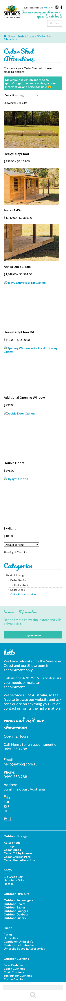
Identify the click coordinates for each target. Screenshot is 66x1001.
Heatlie (9, 883)
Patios (8, 934)
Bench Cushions (14, 968)
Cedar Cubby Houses (18, 853)
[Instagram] (56, 7)
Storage (9, 846)
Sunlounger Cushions (18, 975)
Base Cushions (13, 965)
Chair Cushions (14, 972)
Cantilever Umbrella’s (18, 941)
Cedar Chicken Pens (17, 856)
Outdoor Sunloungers (18, 900)
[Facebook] (61, 7)
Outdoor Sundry (15, 918)
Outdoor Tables (14, 907)
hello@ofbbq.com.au (21, 764)
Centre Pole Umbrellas (19, 945)
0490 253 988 (48, 8)
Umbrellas (11, 938)
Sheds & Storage (26, 36)
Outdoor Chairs (14, 904)
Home (11, 36)
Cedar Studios (18, 580)
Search (33, 995)
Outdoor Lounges (16, 911)
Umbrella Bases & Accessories (24, 948)
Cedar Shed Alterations (23, 594)
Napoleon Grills (14, 880)
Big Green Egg (13, 876)
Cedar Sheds (17, 589)
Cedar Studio (21, 585)
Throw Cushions (15, 979)
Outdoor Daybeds (16, 914)
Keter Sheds (12, 842)
